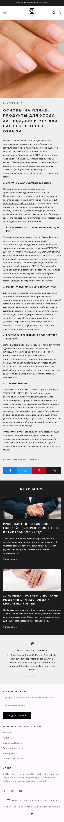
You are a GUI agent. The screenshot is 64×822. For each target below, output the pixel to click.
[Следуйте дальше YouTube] (20, 791)
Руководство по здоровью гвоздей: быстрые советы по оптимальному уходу (30, 528)
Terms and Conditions (14, 748)
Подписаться (17, 715)
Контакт (7, 732)
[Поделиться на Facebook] (10, 470)
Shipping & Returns (12, 743)
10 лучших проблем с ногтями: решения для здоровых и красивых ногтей (31, 599)
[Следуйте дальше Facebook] (4, 791)
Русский (49, 800)
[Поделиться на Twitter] (25, 470)
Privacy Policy (10, 753)
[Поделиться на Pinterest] (39, 470)
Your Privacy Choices (13, 758)
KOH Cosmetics (23, 807)
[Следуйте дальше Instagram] (12, 791)
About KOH (8, 737)
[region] (32, 656)
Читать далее (10, 559)
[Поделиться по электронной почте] (54, 470)
